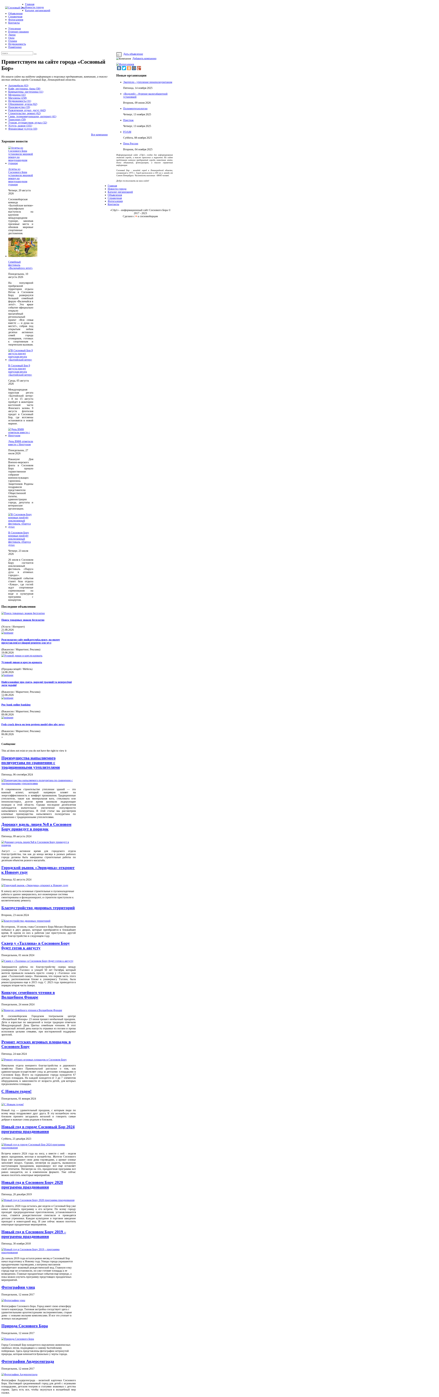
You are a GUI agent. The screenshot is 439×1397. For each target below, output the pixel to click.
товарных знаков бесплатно (22, 619)
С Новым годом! (16, 1091)
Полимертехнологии (135, 108)
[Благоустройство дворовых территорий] (25, 920)
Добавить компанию (144, 58)
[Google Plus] (139, 68)
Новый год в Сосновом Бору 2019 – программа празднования (33, 1234)
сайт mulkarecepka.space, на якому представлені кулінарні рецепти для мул (30, 641)
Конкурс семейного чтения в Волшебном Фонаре (28, 994)
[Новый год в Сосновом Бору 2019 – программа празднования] (38, 1252)
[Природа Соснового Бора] (17, 1338)
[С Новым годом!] (12, 1104)
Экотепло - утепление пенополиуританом (147, 82)
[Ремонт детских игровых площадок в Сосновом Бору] (34, 1059)
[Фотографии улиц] (13, 1300)
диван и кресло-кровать (21, 662)
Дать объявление (133, 53)
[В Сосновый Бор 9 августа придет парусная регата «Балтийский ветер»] (20, 359)
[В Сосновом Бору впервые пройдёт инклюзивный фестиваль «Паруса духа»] (20, 526)
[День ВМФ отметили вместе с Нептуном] (20, 435)
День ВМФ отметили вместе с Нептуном (20, 443)
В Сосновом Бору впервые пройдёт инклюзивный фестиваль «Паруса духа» (19, 538)
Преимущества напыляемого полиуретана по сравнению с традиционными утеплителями (30, 762)
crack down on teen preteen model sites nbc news (32, 724)
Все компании (99, 134)
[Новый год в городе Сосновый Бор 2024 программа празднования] (38, 1147)
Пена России (130, 143)
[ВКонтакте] (119, 68)
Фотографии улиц (18, 1287)
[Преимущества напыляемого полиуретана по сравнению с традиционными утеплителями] (38, 783)
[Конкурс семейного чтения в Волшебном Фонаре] (31, 1010)
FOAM (127, 131)
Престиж (128, 120)
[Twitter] (124, 68)
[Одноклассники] (129, 68)
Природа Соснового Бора (24, 1326)
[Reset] (35, 54)
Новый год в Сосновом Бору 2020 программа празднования (32, 1184)
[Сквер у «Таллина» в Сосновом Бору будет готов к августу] (37, 961)
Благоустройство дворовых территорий (38, 907)
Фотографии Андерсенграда (27, 1361)
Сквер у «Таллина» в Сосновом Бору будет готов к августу (35, 945)
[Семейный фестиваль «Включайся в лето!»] (22, 256)
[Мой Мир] (134, 68)
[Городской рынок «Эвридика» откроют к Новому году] (34, 885)
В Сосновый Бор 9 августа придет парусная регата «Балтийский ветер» (20, 370)
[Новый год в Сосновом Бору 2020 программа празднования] (37, 1200)
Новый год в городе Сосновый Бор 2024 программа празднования (38, 1129)
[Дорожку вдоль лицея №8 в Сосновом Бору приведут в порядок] (38, 845)
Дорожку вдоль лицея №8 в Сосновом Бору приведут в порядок (36, 826)
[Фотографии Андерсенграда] (19, 1374)
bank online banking (16, 704)
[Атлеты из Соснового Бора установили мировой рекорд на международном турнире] (20, 163)
